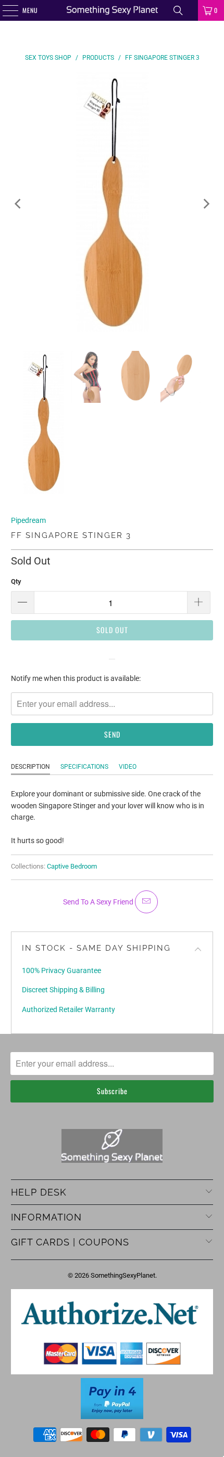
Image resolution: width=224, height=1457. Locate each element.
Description (30, 766)
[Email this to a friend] (146, 901)
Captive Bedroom (72, 866)
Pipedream (28, 520)
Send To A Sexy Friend (99, 902)
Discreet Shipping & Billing (63, 990)
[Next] (205, 203)
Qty (16, 581)
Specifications (84, 766)
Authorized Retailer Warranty (68, 1009)
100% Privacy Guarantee (61, 970)
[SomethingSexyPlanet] (112, 10)
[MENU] (4, 10)
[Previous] (18, 203)
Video (127, 766)
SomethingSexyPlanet (123, 1275)
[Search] (178, 10)
